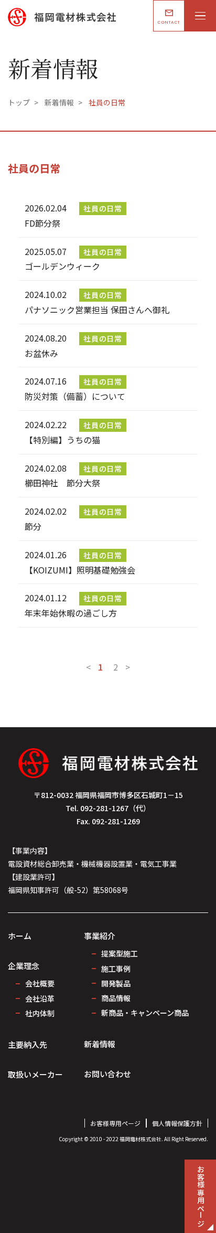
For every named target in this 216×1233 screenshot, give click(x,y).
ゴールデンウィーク (62, 266)
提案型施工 (119, 953)
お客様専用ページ (115, 1123)
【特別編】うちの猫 (62, 439)
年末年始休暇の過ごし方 (71, 613)
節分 (33, 526)
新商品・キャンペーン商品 (145, 1012)
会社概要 (40, 983)
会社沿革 (40, 998)
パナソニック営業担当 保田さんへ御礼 (97, 309)
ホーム (19, 935)
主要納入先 (27, 1044)
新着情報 (99, 1043)
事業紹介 (99, 935)
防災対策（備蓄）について (75, 396)
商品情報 (116, 998)
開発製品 (116, 983)
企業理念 (23, 965)
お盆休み (41, 353)
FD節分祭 (42, 223)
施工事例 (116, 968)
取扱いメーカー (35, 1074)
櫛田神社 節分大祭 (62, 482)
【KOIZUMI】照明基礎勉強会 (80, 570)
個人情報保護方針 (177, 1123)
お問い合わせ (107, 1073)
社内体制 (40, 1013)
